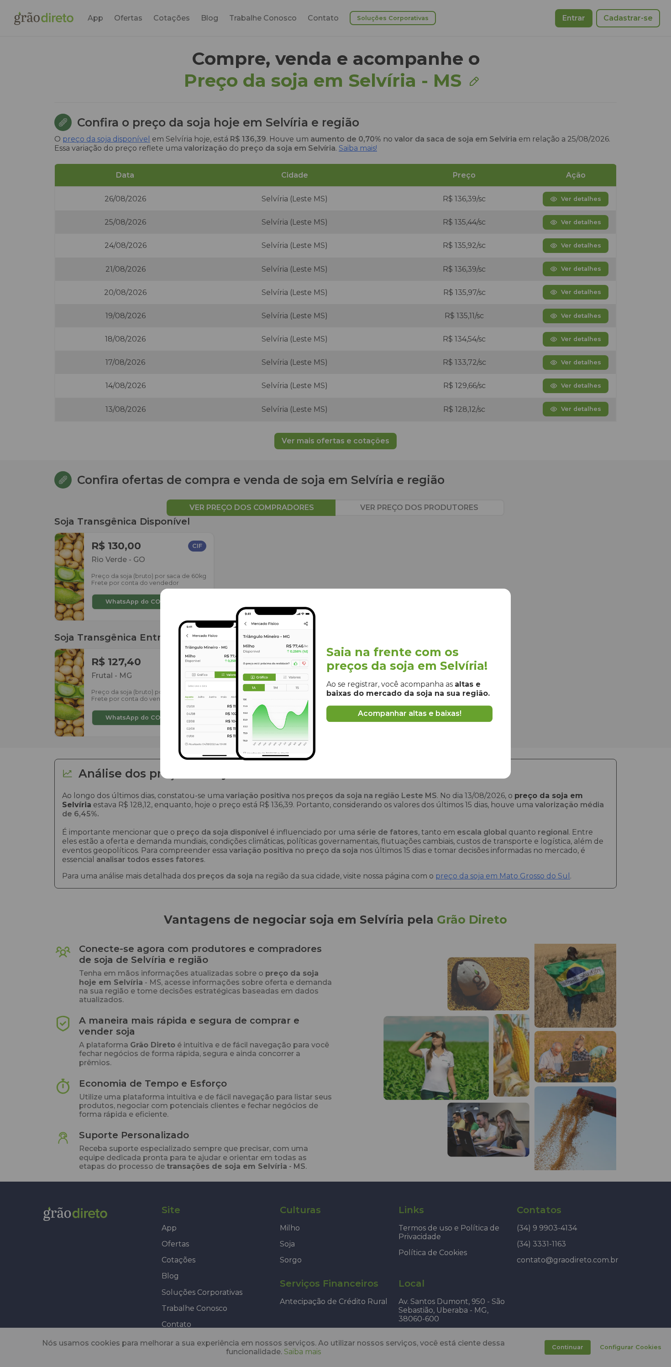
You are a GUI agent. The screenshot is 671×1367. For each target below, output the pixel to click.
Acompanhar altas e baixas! (409, 713)
